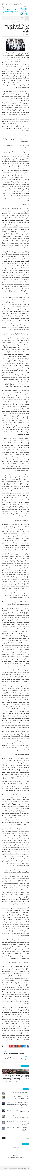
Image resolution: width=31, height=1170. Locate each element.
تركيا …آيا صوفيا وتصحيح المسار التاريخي (21, 1092)
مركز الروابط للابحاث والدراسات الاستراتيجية (15, 1157)
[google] (13, 1046)
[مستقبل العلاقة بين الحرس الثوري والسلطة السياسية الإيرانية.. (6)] (6, 1071)
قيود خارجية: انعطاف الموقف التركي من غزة (16, 1058)
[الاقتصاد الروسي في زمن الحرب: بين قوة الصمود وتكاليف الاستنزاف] (15, 1071)
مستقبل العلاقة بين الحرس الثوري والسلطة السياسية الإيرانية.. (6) (15, 4)
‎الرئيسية (28, 20)
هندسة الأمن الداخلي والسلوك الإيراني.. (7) (25, 1076)
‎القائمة (22, 17)
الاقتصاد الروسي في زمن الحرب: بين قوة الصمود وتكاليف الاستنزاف (16, 1077)
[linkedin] (22, 1046)
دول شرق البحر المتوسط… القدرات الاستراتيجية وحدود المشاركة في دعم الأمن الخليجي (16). (18, 1116)
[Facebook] (27, 7)
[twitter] (25, 1046)
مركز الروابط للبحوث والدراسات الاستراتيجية (12, 1168)
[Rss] (22, 7)
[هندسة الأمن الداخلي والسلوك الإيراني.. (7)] (24, 1071)
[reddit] (19, 1046)
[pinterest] (10, 1046)
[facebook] (28, 1046)
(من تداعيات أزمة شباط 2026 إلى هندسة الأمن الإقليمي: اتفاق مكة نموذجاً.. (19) (19, 1097)
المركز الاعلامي (23, 20)
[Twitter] (25, 7)
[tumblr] (16, 1046)
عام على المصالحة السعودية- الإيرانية (14, 1052)
